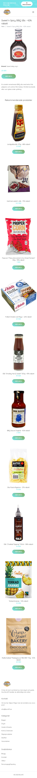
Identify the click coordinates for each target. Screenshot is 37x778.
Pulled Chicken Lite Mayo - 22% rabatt (18, 317)
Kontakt (4, 757)
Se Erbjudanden (27, 3)
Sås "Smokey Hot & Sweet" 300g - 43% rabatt (18, 374)
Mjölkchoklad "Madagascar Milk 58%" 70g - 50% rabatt (18, 659)
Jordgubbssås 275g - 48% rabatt (18, 144)
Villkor (3, 761)
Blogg (3, 754)
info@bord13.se (6, 709)
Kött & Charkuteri (7, 731)
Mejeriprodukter (6, 734)
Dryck (3, 724)
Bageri (3, 720)
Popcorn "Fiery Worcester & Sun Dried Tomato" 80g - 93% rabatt (18, 259)
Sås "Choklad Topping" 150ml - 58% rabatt (18, 544)
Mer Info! (8, 76)
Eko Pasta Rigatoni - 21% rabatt (18, 487)
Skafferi (4, 738)
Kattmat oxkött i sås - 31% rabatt (18, 201)
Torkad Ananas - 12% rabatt (18, 601)
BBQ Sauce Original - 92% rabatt (18, 431)
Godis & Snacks (6, 727)
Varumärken (5, 741)
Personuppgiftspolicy (8, 764)
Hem (2, 26)
